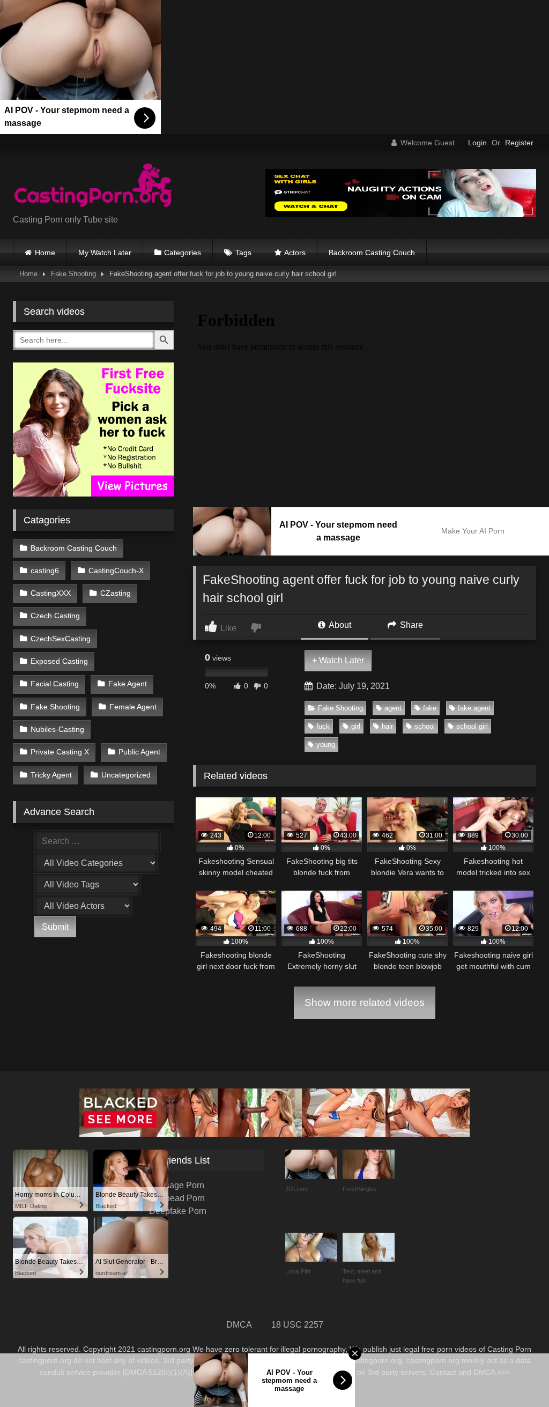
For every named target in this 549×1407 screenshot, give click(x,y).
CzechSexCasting (61, 638)
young (325, 744)
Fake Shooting (73, 274)
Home (45, 252)
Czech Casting (55, 615)
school (424, 726)
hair (387, 726)
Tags (243, 252)
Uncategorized (126, 775)
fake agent (474, 708)
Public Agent (139, 751)
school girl (472, 726)
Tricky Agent (51, 775)
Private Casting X (60, 751)
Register (519, 142)
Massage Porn (176, 1185)
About (339, 625)
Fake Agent (127, 683)
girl (355, 726)
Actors (295, 252)
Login (477, 142)
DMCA (239, 1324)
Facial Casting (55, 683)
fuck (323, 726)
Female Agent (133, 706)
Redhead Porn (177, 1198)
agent (393, 708)
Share (410, 625)
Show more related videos (365, 1002)
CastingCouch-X (116, 570)
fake (429, 708)
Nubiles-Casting (57, 729)
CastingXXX (51, 593)
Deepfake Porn (177, 1211)
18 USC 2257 (297, 1324)
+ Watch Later (338, 660)
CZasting (115, 593)
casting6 (45, 570)
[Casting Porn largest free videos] (122, 186)
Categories (182, 252)
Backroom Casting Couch (372, 252)
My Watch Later (104, 252)
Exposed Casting (59, 661)
